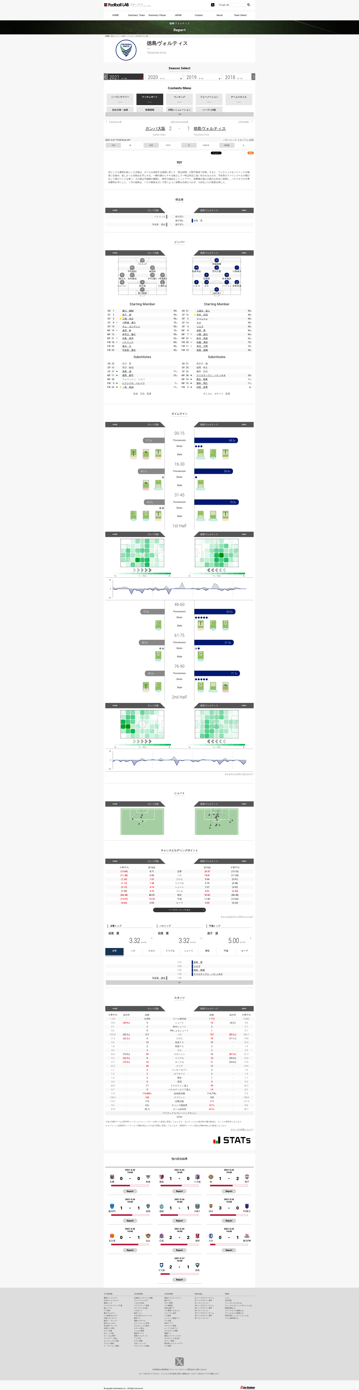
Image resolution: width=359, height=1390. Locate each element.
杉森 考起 (202, 342)
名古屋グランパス (110, 1326)
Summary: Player (157, 15)
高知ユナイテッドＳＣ (172, 1336)
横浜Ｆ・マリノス (110, 1321)
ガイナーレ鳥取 (170, 1326)
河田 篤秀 (202, 387)
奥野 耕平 (128, 375)
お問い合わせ (200, 1369)
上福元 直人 (203, 310)
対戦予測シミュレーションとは (236, 1316)
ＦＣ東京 (107, 1311)
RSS (250, 153)
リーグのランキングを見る (179, 910)
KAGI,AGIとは (230, 1308)
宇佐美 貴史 (129, 350)
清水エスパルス (110, 1323)
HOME (115, 15)
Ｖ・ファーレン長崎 (111, 1346)
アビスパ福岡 (109, 1343)
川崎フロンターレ (110, 1318)
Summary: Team (136, 15)
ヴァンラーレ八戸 (141, 1300)
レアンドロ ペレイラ (133, 383)
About (220, 15)
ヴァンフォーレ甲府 (141, 1323)
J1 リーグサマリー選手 (203, 1300)
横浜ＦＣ (137, 1318)
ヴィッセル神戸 (110, 1336)
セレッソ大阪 (109, 1333)
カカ (199, 322)
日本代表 (228, 1300)
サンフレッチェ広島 (111, 1341)
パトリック (128, 342)
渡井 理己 (202, 383)
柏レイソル (108, 1308)
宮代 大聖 (202, 346)
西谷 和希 (202, 379)
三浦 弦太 (128, 318)
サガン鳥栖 (138, 1341)
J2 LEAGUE (138, 1294)
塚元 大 (126, 346)
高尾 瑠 (126, 371)
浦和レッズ (108, 1303)
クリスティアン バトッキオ (211, 375)
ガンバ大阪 (155, 128)
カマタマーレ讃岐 (171, 1331)
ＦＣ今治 (137, 1338)
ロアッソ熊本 (169, 1341)
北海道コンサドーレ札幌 (143, 1298)
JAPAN (178, 15)
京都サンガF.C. (109, 1328)
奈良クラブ (168, 1323)
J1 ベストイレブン (202, 1303)
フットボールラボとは (233, 1303)
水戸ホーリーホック (111, 1300)
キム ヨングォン (131, 326)
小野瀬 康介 (129, 322)
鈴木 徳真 (202, 338)
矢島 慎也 (128, 338)
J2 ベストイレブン (202, 1311)
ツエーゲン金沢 (170, 1313)
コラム (227, 1298)
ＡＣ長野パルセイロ (172, 1311)
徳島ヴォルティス (210, 128)
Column (199, 15)
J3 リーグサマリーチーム (204, 1313)
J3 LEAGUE (168, 1294)
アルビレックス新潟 (141, 1326)
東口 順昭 (128, 310)
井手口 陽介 (129, 334)
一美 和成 (128, 387)
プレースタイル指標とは (234, 1311)
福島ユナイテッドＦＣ (172, 1298)
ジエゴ (200, 326)
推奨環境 (164, 1369)
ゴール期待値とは (231, 1318)
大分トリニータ (140, 1343)
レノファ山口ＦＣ (171, 1328)
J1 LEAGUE (108, 1294)
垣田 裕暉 (202, 350)
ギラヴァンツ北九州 (172, 1338)
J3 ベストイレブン (202, 1318)
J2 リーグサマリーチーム (204, 1305)
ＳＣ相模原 (168, 1305)
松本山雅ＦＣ (169, 1308)
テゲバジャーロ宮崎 (141, 1346)
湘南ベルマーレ (140, 1321)
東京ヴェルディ (110, 1313)
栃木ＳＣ (167, 1300)
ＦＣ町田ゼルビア (110, 1316)
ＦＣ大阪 (167, 1321)
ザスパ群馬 (168, 1303)
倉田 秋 (126, 330)
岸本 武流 (202, 314)
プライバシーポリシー (177, 1369)
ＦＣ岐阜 (167, 1316)
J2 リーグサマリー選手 (203, 1308)
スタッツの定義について (241, 1129)
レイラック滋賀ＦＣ (172, 1318)
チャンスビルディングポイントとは (236, 916)
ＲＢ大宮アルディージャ (143, 1316)
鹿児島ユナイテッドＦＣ (173, 1343)
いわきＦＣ (138, 1311)
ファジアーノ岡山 (110, 1338)
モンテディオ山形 (141, 1308)
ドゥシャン (202, 318)
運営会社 (190, 1369)
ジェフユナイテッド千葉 (113, 1305)
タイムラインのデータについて (238, 774)
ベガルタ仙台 (139, 1303)
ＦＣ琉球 (167, 1346)
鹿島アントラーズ (110, 1298)
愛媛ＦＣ (167, 1333)
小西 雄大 (202, 334)
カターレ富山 (139, 1328)
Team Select (240, 15)
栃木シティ (138, 1313)
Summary (198, 1294)
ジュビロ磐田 (139, 1331)
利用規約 (156, 1369)
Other (227, 1294)
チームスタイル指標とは (234, 1313)
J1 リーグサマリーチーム (204, 1298)
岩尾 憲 (201, 330)
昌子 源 (126, 314)
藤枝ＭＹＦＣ (139, 1333)
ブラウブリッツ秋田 (141, 1305)
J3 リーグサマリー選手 (203, 1316)
